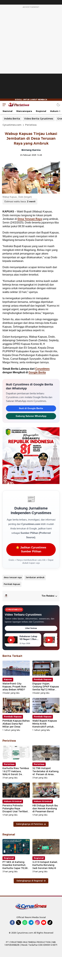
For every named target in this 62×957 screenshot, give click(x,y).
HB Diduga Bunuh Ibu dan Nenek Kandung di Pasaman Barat (45, 808)
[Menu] (3, 104)
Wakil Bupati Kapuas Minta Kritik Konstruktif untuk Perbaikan (44, 725)
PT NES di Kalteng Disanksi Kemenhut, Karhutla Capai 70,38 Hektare (14, 867)
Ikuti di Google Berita (31, 408)
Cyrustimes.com (11, 124)
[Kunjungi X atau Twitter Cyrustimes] (18, 922)
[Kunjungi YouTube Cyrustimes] (43, 922)
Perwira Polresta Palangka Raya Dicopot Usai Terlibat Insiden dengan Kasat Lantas (15, 811)
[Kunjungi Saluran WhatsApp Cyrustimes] (24, 922)
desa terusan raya (13, 577)
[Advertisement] (31, 55)
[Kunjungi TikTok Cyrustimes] (49, 922)
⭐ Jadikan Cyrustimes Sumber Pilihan (31, 549)
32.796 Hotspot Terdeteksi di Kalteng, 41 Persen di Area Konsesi (45, 773)
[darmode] (58, 104)
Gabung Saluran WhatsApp (31, 416)
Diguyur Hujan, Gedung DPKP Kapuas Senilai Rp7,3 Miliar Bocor (45, 688)
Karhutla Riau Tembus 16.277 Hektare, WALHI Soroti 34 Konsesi (15, 773)
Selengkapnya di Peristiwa (29, 824)
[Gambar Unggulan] (31, 177)
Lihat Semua (31, 628)
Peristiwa (31, 124)
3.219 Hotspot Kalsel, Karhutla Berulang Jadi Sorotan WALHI (45, 865)
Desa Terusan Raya (30, 219)
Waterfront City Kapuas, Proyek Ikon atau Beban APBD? (14, 686)
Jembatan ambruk (35, 577)
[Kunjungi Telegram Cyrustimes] (31, 922)
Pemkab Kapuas (12, 584)
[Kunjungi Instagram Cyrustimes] (37, 922)
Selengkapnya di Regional (30, 880)
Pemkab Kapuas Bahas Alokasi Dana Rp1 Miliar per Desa (16, 723)
